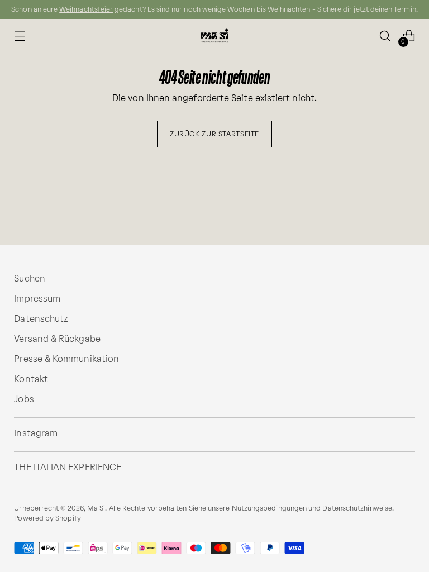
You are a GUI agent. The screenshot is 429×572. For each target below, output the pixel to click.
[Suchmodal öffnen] (385, 36)
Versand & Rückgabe (57, 338)
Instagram (36, 433)
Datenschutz (41, 318)
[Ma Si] (214, 35)
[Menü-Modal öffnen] (19, 36)
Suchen (29, 278)
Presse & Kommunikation (66, 359)
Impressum (37, 298)
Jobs (24, 399)
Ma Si (96, 508)
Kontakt (31, 379)
